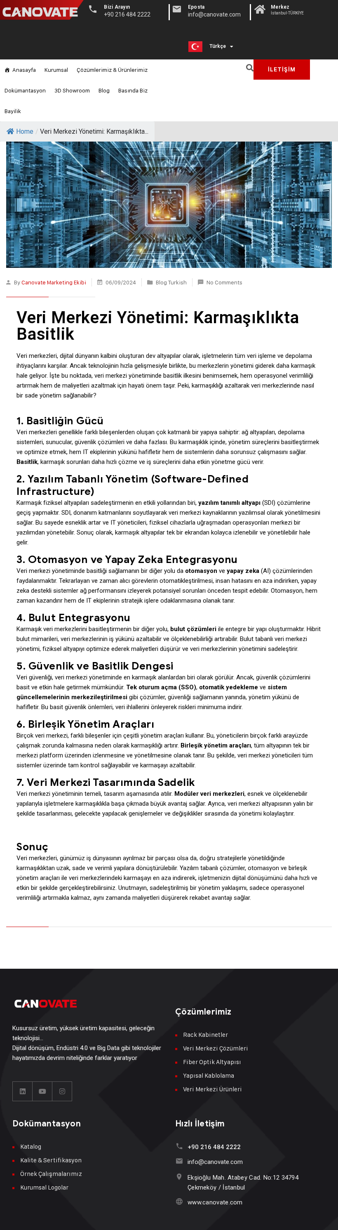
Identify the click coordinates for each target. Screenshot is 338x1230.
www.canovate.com (215, 1202)
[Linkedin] (23, 1091)
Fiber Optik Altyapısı (212, 1062)
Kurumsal (56, 69)
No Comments (224, 282)
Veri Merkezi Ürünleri (212, 1089)
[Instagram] (62, 1091)
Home (24, 131)
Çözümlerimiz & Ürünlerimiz (112, 69)
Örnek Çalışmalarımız (51, 1174)
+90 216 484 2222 (214, 1147)
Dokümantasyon (25, 90)
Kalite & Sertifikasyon (51, 1160)
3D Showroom (72, 90)
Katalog (30, 1146)
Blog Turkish (171, 282)
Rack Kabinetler (205, 1034)
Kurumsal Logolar (44, 1187)
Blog (104, 90)
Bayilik (13, 110)
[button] (250, 68)
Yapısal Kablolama (208, 1075)
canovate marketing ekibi (53, 282)
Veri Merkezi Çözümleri (215, 1048)
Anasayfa (24, 69)
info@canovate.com (215, 1162)
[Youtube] (42, 1091)
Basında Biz (133, 90)
